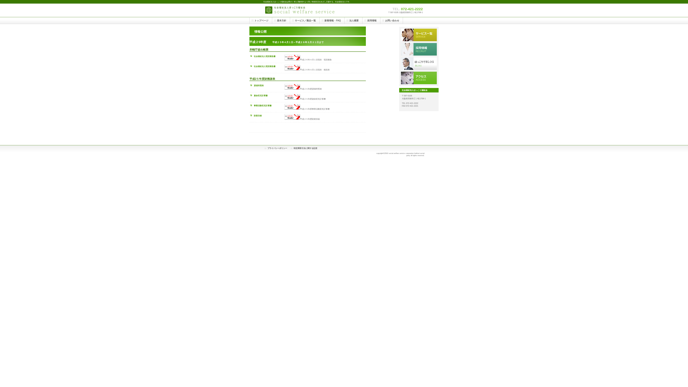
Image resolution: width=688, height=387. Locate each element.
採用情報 (419, 49)
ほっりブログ (419, 63)
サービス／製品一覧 (419, 35)
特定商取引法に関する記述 (305, 148)
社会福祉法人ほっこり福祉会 (299, 10)
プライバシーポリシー (277, 148)
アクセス (419, 78)
